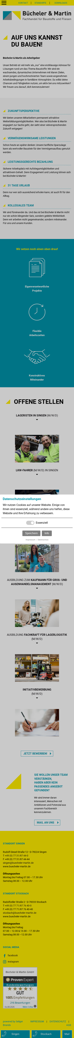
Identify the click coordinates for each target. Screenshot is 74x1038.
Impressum (30, 540)
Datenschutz (43, 540)
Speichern (31, 533)
